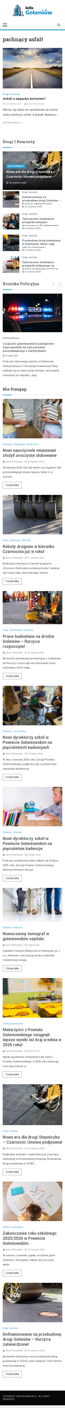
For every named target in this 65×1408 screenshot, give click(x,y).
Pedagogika (19, 444)
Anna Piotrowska (35, 104)
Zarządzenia (19, 731)
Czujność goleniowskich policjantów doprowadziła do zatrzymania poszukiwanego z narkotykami (28, 347)
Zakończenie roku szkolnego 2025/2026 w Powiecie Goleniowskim (30, 1238)
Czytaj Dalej (11, 122)
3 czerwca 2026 (33, 271)
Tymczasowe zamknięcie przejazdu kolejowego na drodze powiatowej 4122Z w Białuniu (40, 267)
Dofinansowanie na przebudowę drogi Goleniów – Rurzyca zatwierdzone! (41, 201)
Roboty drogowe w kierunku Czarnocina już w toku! (28, 549)
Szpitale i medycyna (13, 927)
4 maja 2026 (11, 355)
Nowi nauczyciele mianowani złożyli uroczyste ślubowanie (30, 453)
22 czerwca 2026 (33, 206)
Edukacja (7, 444)
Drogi (5, 540)
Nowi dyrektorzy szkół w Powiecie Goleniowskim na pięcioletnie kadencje (27, 843)
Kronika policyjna (11, 338)
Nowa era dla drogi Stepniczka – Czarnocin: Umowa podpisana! (32, 1140)
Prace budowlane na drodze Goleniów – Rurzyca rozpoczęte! (28, 641)
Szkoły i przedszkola (13, 1023)
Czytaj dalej (12, 485)
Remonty (26, 540)
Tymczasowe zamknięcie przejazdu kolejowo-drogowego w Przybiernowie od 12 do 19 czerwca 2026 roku (40, 225)
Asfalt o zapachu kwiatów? (24, 98)
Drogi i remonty (11, 94)
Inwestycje (14, 540)
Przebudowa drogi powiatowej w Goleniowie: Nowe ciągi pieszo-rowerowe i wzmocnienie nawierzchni (41, 245)
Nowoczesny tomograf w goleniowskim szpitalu (26, 936)
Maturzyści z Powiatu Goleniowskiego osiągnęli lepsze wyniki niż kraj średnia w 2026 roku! (32, 1037)
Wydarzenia (32, 444)
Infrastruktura (16, 630)
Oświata (17, 832)
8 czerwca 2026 (33, 228)
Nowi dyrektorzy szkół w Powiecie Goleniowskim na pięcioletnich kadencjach (27, 742)
